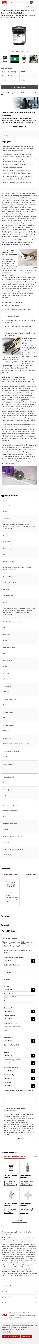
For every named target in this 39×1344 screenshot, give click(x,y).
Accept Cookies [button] (26, 1336)
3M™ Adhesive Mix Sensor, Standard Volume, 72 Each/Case (27, 1211)
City (5, 1030)
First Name (7, 972)
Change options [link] (6, 68)
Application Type (10, 1075)
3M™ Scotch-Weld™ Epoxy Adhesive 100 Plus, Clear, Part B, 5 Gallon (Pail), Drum (11, 1183)
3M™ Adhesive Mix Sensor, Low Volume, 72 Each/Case (11, 1211)
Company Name (9, 1001)
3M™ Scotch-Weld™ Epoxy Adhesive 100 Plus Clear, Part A (11, 884)
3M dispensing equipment (11, 242)
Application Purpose (11, 1067)
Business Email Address (12, 965)
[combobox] (6, 997)
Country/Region (9, 1016)
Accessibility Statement (15, 1314)
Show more (19, 1220)
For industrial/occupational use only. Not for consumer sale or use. (19, 93)
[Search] (31, 2)
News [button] (4, 1291)
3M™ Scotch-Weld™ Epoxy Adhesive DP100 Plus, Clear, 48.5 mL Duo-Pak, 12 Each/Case (27, 1183)
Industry (7, 1052)
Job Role (7, 986)
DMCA (30, 1312)
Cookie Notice (7, 1332)
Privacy (15, 1312)
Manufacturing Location (12, 1060)
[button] (8, 1340)
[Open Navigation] (36, 2)
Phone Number (9, 994)
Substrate (7, 1082)
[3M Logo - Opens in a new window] (4, 2)
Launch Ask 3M (19, 127)
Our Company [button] (8, 1286)
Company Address (10, 1023)
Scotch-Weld (30, 347)
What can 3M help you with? (14, 957)
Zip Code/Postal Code (12, 1045)
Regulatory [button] (7, 1297)
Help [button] (4, 1303)
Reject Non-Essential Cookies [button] (11, 1336)
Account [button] (32, 7)
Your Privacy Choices (15, 1315)
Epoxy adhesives (7, 379)
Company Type (9, 1008)
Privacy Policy (11, 1120)
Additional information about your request (18, 1090)
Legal (10, 1312)
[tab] (11, 874)
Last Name (7, 979)
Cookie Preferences (29, 1315)
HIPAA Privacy (23, 1312)
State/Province (9, 1037)
